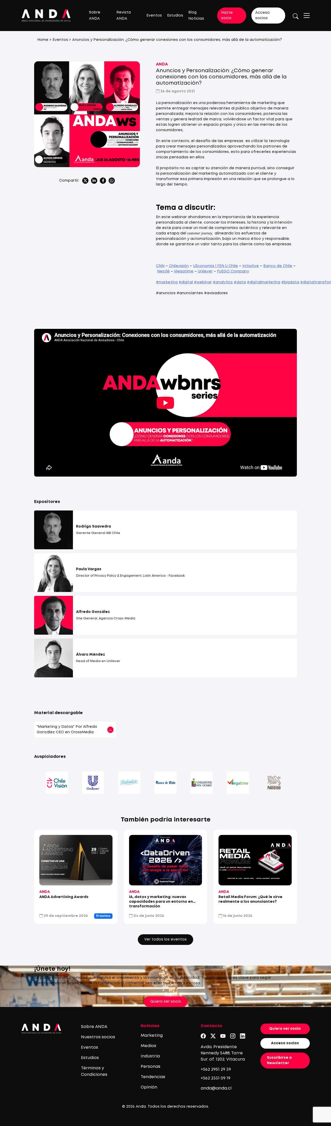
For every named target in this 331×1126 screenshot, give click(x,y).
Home (42, 39)
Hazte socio (227, 15)
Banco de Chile (277, 266)
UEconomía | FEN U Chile (215, 266)
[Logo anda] (46, 15)
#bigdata (290, 282)
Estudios (175, 15)
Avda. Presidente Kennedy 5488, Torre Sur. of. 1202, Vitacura (223, 1053)
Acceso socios (262, 15)
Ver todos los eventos (165, 939)
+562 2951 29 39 (216, 1069)
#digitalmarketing (263, 282)
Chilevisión (179, 266)
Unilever (205, 271)
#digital (186, 282)
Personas (150, 1067)
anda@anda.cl (216, 1088)
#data (240, 282)
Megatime (183, 271)
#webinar (203, 282)
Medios (148, 1046)
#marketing (167, 282)
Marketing (152, 1036)
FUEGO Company (233, 271)
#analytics (223, 282)
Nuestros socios (98, 1037)
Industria (150, 1056)
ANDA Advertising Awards (63, 897)
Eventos (154, 15)
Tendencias (153, 1077)
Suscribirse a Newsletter (279, 1060)
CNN (160, 266)
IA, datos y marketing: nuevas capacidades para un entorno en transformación (161, 901)
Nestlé (163, 271)
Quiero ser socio (165, 1001)
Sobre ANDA (94, 1027)
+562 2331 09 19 (215, 1078)
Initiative (250, 266)
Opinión (149, 1087)
